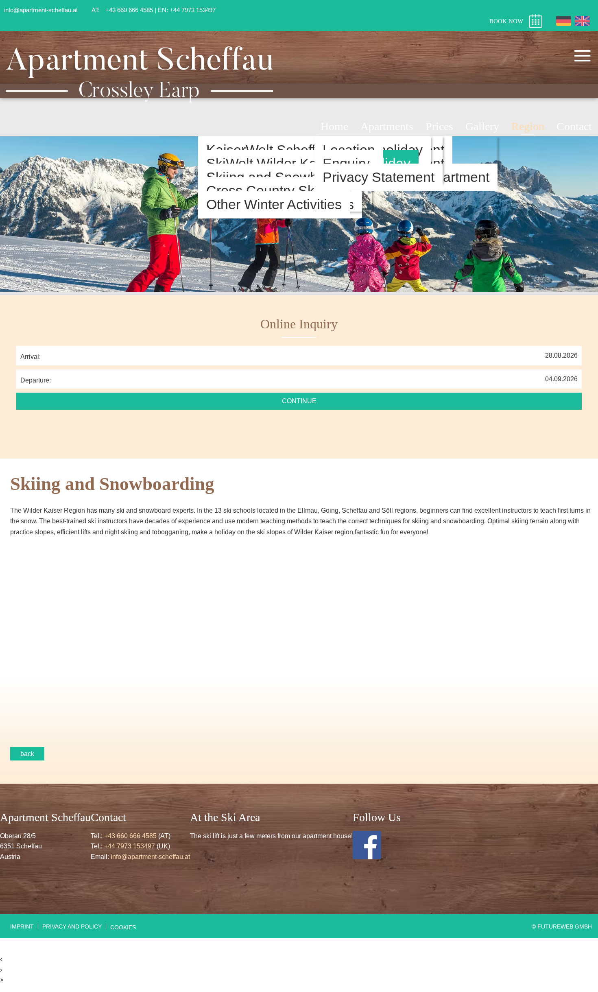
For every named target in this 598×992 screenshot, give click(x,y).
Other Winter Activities (274, 204)
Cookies (123, 927)
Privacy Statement (378, 177)
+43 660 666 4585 (130, 835)
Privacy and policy (72, 926)
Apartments (386, 126)
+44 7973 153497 (129, 846)
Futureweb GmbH (564, 926)
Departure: (35, 380)
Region (527, 126)
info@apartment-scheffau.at (150, 856)
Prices (439, 126)
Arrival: (30, 356)
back (27, 753)
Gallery (482, 126)
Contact (574, 126)
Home (334, 126)
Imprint (22, 926)
